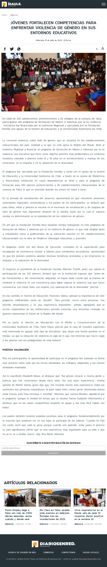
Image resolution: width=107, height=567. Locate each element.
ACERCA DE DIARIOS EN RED (22, 552)
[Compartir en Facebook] (5, 50)
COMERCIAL (48, 552)
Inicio (4, 15)
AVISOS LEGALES (91, 552)
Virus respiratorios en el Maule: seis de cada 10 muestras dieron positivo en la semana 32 (89, 514)
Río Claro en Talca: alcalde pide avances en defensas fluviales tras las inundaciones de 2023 (55, 514)
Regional (14, 15)
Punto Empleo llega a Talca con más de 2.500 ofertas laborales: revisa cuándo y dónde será (18, 514)
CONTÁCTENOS (68, 552)
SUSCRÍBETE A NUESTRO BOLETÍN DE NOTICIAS (54, 443)
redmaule (9, 524)
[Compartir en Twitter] (12, 50)
